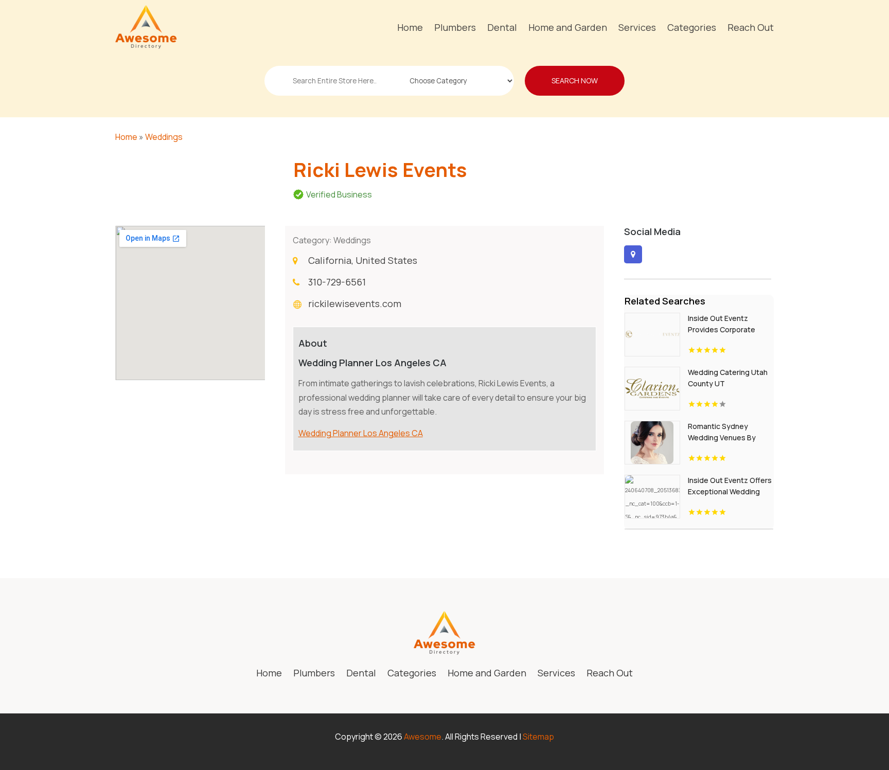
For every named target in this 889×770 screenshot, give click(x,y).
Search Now (575, 80)
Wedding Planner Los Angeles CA (360, 433)
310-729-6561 (337, 282)
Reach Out (750, 27)
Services (637, 27)
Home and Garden (567, 27)
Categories (691, 27)
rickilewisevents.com (354, 303)
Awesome (422, 736)
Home (410, 27)
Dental (502, 27)
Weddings (164, 136)
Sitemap (538, 736)
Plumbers (455, 27)
